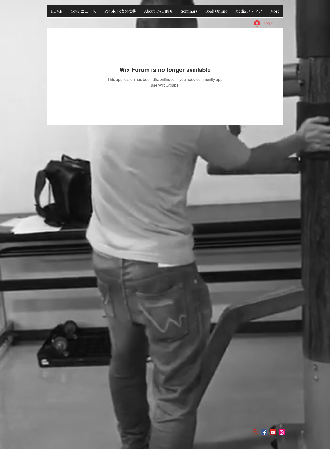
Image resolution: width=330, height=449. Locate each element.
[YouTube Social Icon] (273, 432)
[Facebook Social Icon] (264, 432)
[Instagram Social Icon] (282, 432)
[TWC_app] (255, 432)
